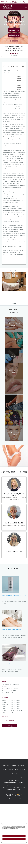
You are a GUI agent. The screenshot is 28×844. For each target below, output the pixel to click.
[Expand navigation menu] (26, 6)
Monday (11, 740)
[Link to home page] (9, 7)
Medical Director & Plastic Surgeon (14, 565)
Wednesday (11, 744)
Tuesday (11, 742)
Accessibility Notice (20, 809)
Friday (11, 748)
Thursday (11, 746)
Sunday (8, 752)
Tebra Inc (14, 805)
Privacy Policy (21, 805)
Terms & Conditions (8, 809)
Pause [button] (1, 56)
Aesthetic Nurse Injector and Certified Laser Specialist (14, 538)
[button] (14, 2)
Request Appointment (9, 765)
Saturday (12, 750)
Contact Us (14, 813)
